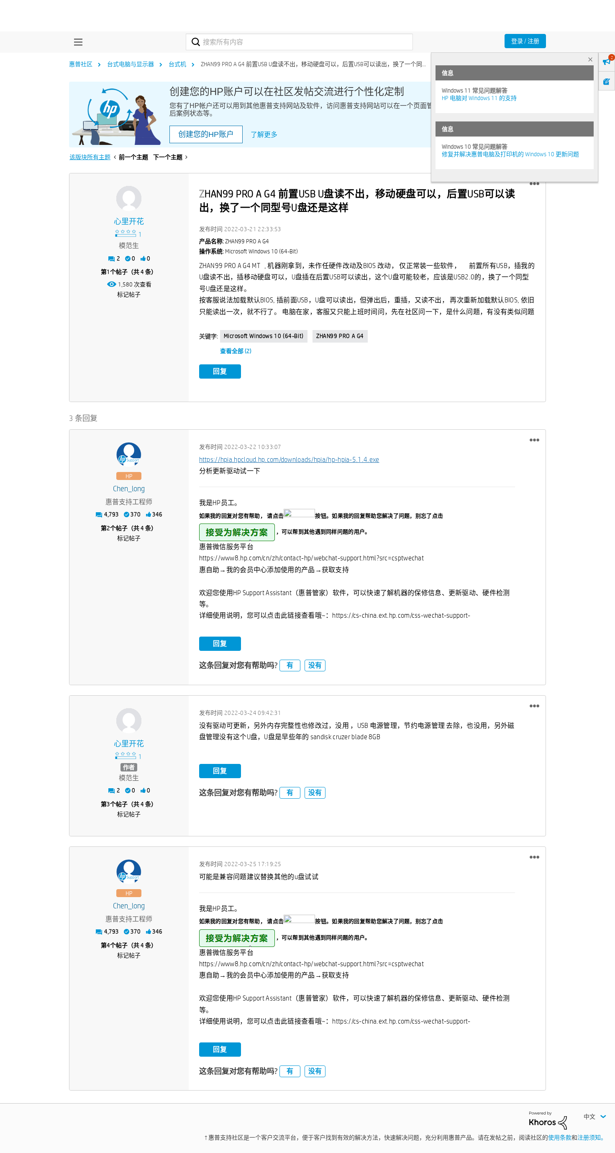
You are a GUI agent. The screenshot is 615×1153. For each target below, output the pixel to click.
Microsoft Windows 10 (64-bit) (264, 336)
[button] (534, 184)
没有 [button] (315, 665)
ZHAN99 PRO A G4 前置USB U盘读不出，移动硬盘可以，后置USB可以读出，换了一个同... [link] (313, 64)
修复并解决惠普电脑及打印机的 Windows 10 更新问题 (510, 154)
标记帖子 (129, 294)
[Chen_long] (128, 454)
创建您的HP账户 (206, 134)
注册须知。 (592, 1137)
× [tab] (590, 59)
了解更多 (264, 134)
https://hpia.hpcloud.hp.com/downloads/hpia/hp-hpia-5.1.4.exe (289, 459)
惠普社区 (80, 64)
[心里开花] (128, 198)
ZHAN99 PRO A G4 (340, 336)
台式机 (177, 64)
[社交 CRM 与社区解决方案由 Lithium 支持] (548, 1120)
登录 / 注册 (525, 41)
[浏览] (76, 41)
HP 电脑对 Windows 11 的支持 (479, 98)
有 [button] (290, 665)
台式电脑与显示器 (130, 64)
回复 (220, 371)
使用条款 (559, 1137)
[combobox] (299, 42)
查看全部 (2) (235, 351)
